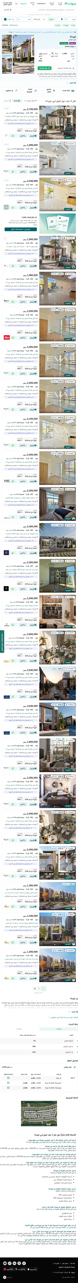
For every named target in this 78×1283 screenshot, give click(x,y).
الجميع (51, 19)
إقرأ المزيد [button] (74, 1012)
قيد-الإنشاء (36, 19)
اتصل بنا (56, 1263)
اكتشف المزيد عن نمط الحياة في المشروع (64, 1017)
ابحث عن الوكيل (60, 4)
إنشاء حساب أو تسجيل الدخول (7, 4)
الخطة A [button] (58, 1029)
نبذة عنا (73, 1263)
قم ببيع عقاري (52, 4)
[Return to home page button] (70, 3)
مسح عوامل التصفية (14, 25)
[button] (70, 19)
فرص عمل (65, 1263)
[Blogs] (23, 4)
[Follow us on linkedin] (14, 1263)
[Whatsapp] (12, 136)
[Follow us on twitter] (19, 1263)
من (70, 46)
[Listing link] (39, 122)
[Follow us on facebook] (24, 1263)
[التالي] (34, 989)
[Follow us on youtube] (5, 1263)
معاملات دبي (32, 4)
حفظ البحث (5, 25)
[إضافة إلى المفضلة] (41, 137)
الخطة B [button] (19, 1029)
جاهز (44, 19)
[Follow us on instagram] (10, 1263)
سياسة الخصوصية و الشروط (67, 1267)
